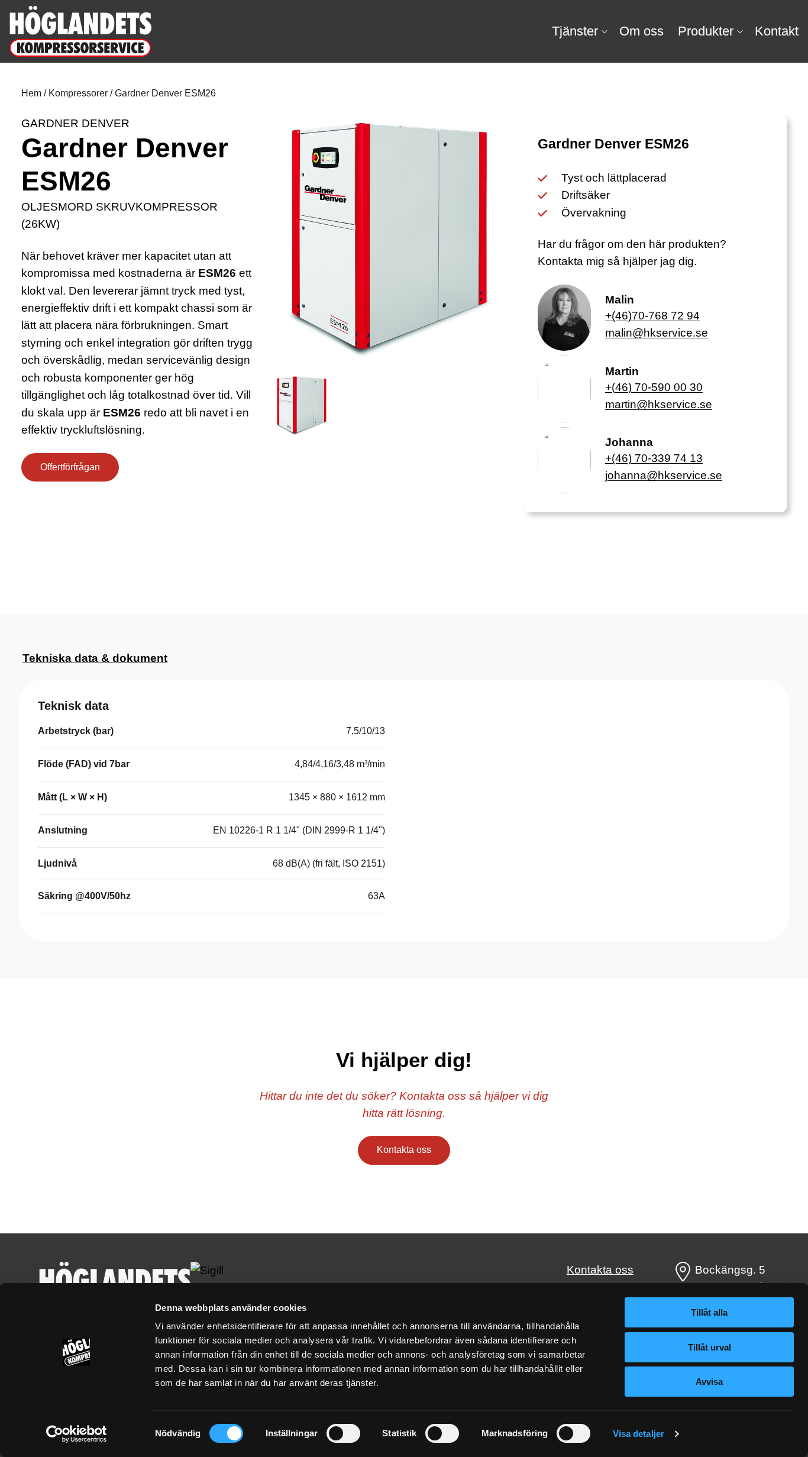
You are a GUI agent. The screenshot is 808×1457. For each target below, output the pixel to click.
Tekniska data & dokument (94, 658)
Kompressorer (78, 93)
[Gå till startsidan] (80, 31)
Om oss (641, 31)
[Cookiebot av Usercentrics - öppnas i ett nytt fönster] (76, 1434)
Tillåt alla (709, 1312)
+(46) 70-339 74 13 (654, 458)
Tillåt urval (709, 1347)
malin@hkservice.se (656, 333)
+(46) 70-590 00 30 (654, 387)
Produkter (705, 31)
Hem (31, 93)
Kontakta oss (404, 1150)
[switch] (343, 1433)
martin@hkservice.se (658, 404)
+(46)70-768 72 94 (652, 315)
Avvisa (709, 1382)
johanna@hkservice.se (663, 475)
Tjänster (575, 31)
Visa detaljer (638, 1434)
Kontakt (777, 31)
